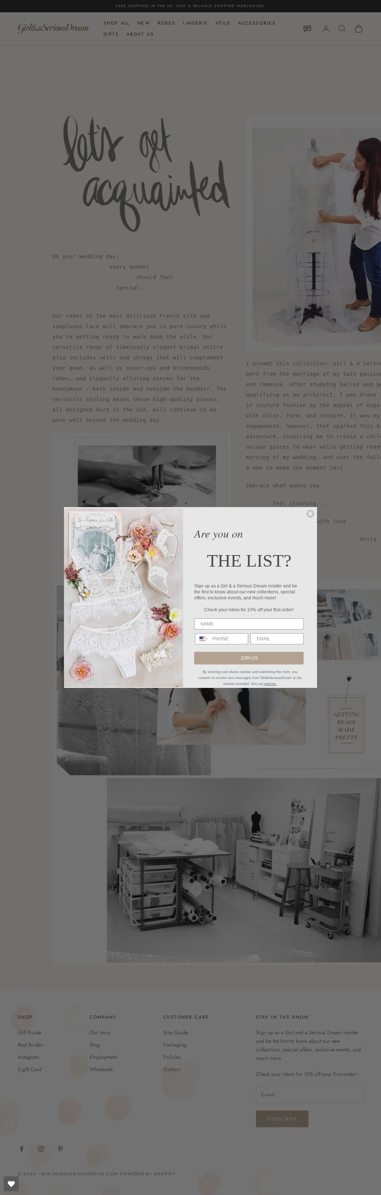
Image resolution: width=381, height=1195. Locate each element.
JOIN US (249, 658)
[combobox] (202, 639)
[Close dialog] (310, 514)
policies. (270, 684)
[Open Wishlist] (11, 1183)
